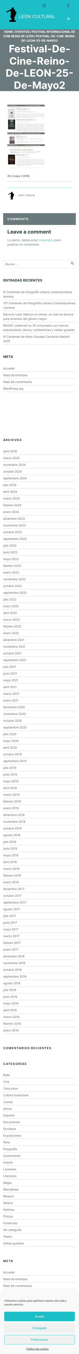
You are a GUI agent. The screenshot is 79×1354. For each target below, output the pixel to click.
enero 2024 (11, 512)
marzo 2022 (11, 619)
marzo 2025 (11, 458)
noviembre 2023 (14, 525)
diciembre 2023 (14, 518)
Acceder (9, 368)
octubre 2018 (12, 828)
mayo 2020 (11, 741)
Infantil (7, 1162)
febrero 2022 (12, 626)
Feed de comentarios (17, 382)
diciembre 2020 (14, 707)
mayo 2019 (11, 781)
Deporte (8, 1115)
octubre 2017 (12, 895)
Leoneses (9, 1169)
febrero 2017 (12, 943)
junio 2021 (10, 673)
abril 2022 (10, 613)
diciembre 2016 (14, 956)
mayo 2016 (11, 1003)
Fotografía (10, 1149)
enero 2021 (11, 700)
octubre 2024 (12, 471)
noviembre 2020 (14, 714)
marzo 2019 (11, 794)
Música (8, 1203)
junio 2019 (10, 774)
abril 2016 (10, 1010)
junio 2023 (10, 552)
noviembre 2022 (14, 579)
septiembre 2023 (15, 539)
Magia (7, 1182)
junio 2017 (10, 922)
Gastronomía (11, 1155)
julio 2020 (9, 734)
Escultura (9, 1129)
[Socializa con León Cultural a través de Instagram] (42, 4)
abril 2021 (10, 687)
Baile (6, 1075)
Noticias (8, 1209)
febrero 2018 (12, 875)
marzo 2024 (11, 498)
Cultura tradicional (15, 1095)
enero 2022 (11, 633)
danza (7, 1108)
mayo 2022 (11, 606)
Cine (6, 1081)
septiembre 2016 (15, 976)
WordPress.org (13, 388)
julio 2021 (9, 666)
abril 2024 (10, 491)
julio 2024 (9, 485)
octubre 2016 (12, 969)
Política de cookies (37, 1348)
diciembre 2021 (13, 640)
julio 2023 (9, 545)
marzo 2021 (11, 693)
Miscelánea (11, 1189)
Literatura (9, 1176)
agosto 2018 (11, 835)
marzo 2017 (11, 936)
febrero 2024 (12, 505)
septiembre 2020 (15, 727)
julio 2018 (9, 842)
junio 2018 (10, 848)
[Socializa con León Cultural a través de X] (54, 4)
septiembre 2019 (15, 761)
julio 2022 (9, 599)
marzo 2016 (11, 1017)
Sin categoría (12, 1230)
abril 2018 (10, 862)
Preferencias (39, 1339)
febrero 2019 (12, 801)
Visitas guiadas (13, 1243)
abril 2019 (10, 788)
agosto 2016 (11, 983)
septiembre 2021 (14, 660)
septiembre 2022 (15, 592)
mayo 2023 (11, 559)
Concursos (10, 1088)
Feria (6, 1142)
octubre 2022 (12, 586)
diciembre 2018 (14, 815)
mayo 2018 (11, 855)
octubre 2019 (12, 754)
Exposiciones (12, 1135)
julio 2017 (9, 916)
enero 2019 (11, 808)
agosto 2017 (11, 909)
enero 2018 (11, 882)
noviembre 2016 (14, 963)
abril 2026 (10, 451)
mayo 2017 (10, 929)
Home (8, 31)
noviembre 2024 (14, 464)
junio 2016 (10, 996)
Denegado (39, 1328)
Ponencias (10, 1223)
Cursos (8, 1102)
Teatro (7, 1236)
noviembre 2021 (14, 646)
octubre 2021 (12, 653)
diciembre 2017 (13, 889)
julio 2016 (9, 990)
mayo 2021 (10, 680)
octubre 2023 (12, 532)
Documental (11, 1122)
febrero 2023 (12, 565)
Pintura (8, 1216)
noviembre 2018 (14, 821)
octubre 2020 (12, 720)
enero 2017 (11, 949)
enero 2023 (11, 572)
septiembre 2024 (15, 478)
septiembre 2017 (14, 902)
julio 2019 (9, 767)
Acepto (39, 1316)
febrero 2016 (12, 1023)
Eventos (22, 31)
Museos (8, 1196)
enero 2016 (11, 1030)
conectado (46, 240)
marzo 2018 (11, 868)
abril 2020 (10, 747)
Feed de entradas (15, 375)
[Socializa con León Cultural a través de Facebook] (66, 4)
